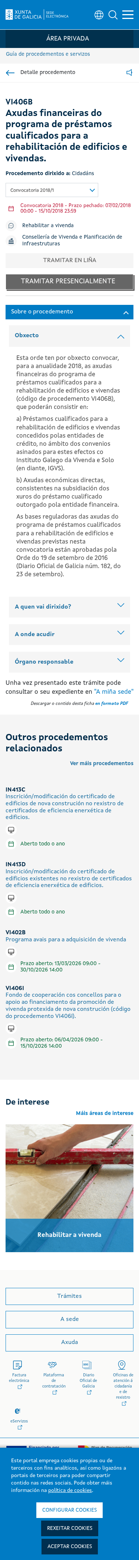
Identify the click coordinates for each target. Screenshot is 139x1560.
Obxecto (27, 336)
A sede (69, 1319)
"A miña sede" (113, 692)
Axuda (69, 1342)
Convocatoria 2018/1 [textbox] (32, 190)
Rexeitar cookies (69, 1528)
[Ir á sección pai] (10, 73)
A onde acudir (34, 635)
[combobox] (52, 190)
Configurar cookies (69, 1510)
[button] (113, 14)
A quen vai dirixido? (43, 607)
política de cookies (70, 1490)
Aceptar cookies (69, 1546)
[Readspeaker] (129, 73)
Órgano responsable (44, 662)
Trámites (69, 1296)
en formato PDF (111, 704)
